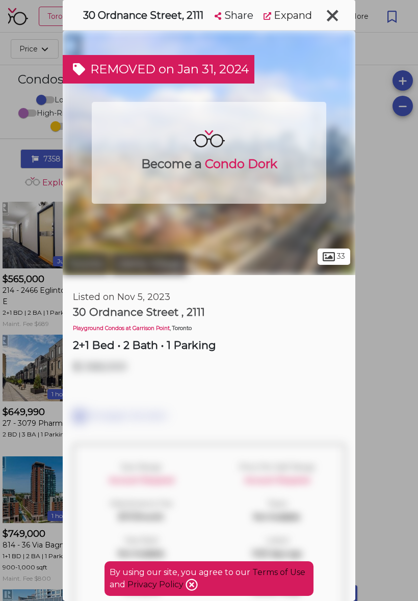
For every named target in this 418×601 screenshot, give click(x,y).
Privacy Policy (156, 584)
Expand (291, 15)
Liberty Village (148, 263)
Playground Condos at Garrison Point (121, 328)
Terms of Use (278, 572)
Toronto (85, 263)
